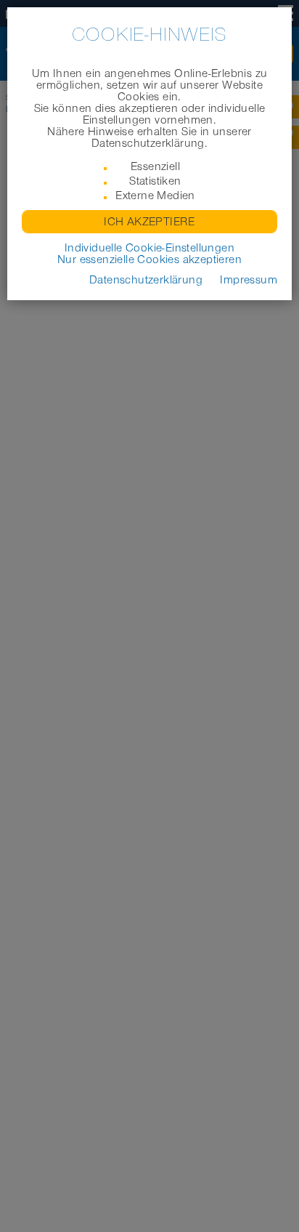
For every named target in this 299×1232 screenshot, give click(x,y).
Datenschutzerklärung (145, 279)
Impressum (248, 279)
